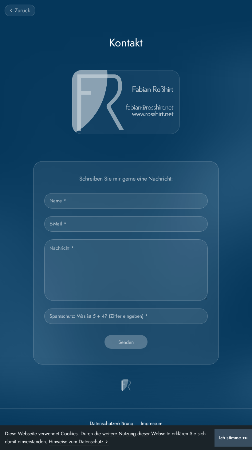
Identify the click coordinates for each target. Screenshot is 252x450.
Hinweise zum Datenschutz (76, 441)
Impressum (151, 423)
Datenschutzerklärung (111, 423)
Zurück (22, 10)
